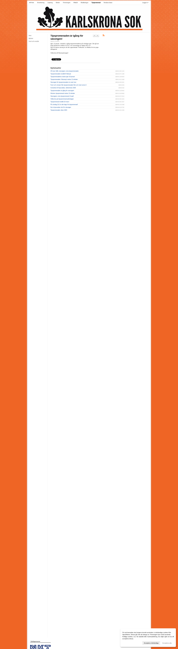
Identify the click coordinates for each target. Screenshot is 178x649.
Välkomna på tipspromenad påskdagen (62, 99)
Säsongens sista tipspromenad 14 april (62, 96)
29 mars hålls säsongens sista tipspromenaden (64, 71)
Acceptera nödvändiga (151, 643)
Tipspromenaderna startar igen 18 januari (62, 76)
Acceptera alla (167, 643)
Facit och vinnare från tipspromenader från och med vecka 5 (68, 85)
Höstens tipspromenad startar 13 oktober (62, 93)
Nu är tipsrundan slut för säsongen (60, 107)
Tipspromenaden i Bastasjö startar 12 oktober (64, 79)
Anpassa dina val (128, 643)
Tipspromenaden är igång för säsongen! (62, 90)
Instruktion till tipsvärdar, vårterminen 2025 (63, 88)
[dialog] (148, 637)
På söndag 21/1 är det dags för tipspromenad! (64, 104)
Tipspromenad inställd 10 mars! (59, 101)
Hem (32, 2)
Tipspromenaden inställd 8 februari (60, 74)
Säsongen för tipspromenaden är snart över (63, 82)
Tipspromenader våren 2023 (58, 110)
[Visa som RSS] (103, 35)
